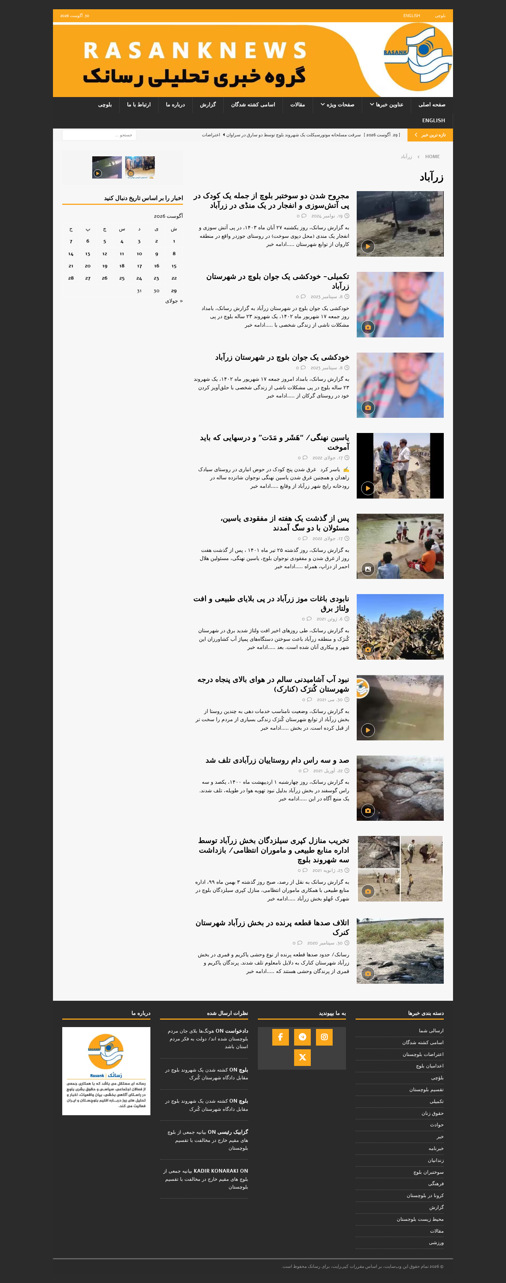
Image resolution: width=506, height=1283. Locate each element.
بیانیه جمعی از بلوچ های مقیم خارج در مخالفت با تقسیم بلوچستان (207, 1140)
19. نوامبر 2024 (327, 216)
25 (122, 277)
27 (87, 277)
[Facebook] (280, 1037)
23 (156, 277)
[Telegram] (302, 1037)
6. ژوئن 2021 (330, 619)
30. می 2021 (330, 699)
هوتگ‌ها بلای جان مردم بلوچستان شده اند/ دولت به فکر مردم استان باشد (208, 1039)
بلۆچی (437, 1077)
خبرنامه (436, 1148)
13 (87, 253)
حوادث (437, 1125)
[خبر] (400, 224)
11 (122, 253)
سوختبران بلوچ (428, 1172)
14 (71, 253)
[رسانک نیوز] (253, 92)
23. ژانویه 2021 (328, 870)
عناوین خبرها (389, 104)
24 (139, 277)
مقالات (297, 104)
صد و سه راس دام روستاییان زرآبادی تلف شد (277, 760)
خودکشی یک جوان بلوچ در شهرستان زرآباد (282, 357)
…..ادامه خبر (280, 244)
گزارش (208, 104)
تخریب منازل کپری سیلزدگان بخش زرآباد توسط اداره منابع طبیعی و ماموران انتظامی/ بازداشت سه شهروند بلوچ (273, 850)
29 (174, 290)
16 (156, 265)
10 (139, 253)
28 (71, 277)
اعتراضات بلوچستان (423, 1054)
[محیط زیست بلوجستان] (400, 951)
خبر (440, 1136)
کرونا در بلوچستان (425, 1195)
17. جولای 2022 (328, 457)
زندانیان (436, 1160)
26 (104, 277)
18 (121, 265)
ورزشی (436, 1242)
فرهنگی (436, 1183)
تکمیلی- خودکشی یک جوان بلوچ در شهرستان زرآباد (277, 281)
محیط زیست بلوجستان (420, 1219)
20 (88, 265)
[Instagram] (324, 1037)
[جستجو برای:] (99, 134)
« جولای (174, 300)
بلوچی (440, 16)
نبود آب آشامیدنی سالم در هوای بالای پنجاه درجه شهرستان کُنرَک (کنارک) (273, 684)
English (411, 16)
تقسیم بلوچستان (426, 1089)
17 (139, 265)
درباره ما (175, 104)
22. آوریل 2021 (328, 770)
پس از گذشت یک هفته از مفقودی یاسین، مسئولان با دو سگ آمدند (284, 523)
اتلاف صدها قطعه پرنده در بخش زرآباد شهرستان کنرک (272, 927)
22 (174, 277)
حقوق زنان (433, 1113)
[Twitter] (302, 1057)
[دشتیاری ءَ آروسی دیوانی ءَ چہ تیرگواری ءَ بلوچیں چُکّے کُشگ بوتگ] (140, 167)
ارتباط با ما (139, 104)
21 (71, 265)
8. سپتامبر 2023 (327, 296)
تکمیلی (437, 1101)
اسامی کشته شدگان (253, 104)
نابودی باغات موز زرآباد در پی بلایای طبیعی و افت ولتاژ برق (271, 603)
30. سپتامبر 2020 (325, 943)
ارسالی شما (431, 1030)
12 (104, 253)
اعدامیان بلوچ (430, 1066)
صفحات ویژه (340, 104)
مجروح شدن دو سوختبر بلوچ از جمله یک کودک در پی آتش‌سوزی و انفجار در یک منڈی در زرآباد (271, 200)
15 (174, 265)
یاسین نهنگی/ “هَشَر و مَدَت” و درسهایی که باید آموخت (274, 442)
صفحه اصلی (432, 104)
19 (104, 265)
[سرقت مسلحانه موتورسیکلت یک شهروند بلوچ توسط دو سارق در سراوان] (107, 167)
